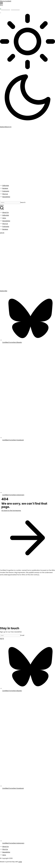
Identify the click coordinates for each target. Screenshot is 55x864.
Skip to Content (5, 1)
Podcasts (5, 191)
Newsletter (6, 197)
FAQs (4, 218)
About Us (5, 212)
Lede (20, 862)
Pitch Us (5, 194)
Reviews (5, 188)
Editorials (5, 185)
